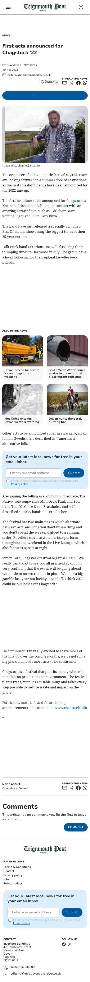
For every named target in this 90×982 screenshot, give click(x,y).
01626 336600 (25, 967)
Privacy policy (12, 875)
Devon (37, 175)
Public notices (13, 883)
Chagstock (74, 200)
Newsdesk (12, 65)
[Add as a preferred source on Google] (49, 82)
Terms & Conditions (17, 867)
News (6, 35)
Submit (74, 473)
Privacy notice (19, 484)
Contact (8, 871)
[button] (8, 7)
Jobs (6, 879)
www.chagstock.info (70, 708)
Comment (76, 827)
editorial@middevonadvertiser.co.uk (35, 974)
